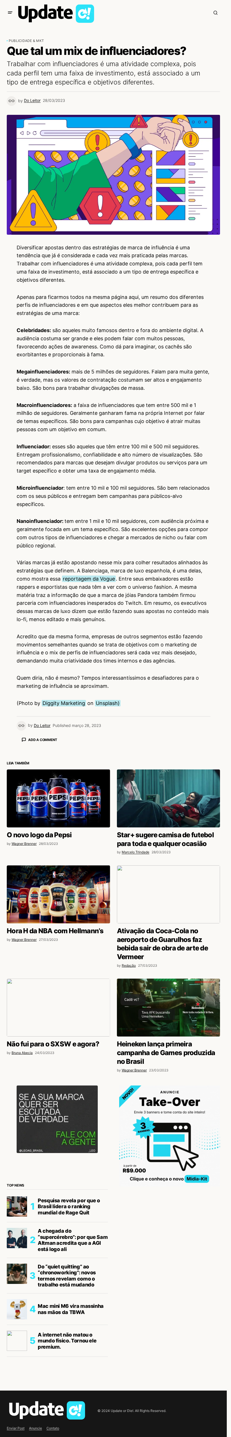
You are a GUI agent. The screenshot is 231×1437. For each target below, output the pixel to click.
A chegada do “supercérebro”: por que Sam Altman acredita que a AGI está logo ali (73, 1338)
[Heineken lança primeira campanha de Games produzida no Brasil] (168, 1106)
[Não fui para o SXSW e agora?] (58, 1106)
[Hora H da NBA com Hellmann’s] (58, 993)
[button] (10, 12)
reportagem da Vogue (89, 579)
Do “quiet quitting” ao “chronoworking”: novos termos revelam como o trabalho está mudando (67, 1374)
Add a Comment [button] (42, 740)
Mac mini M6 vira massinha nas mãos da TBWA (71, 1408)
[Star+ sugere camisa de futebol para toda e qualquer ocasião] (168, 897)
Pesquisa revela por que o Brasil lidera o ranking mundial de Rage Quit (69, 1305)
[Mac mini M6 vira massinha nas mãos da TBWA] (17, 1408)
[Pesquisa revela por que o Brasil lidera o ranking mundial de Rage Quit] (17, 1305)
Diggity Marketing (64, 703)
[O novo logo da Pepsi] (58, 897)
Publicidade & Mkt (26, 40)
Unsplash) (108, 703)
